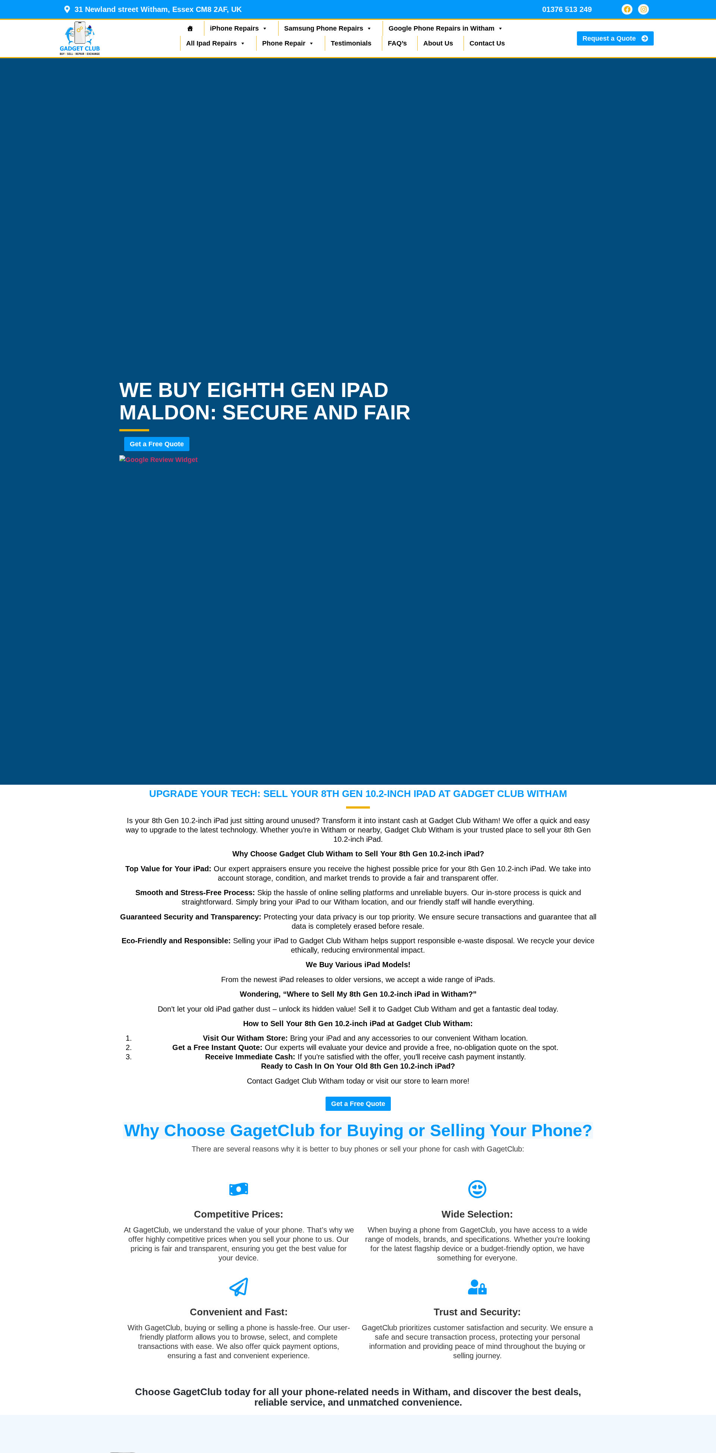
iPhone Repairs (234, 28)
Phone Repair (283, 43)
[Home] (189, 28)
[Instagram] (643, 9)
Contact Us (487, 43)
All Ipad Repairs (211, 43)
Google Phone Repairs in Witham (441, 28)
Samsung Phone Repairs (323, 28)
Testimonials (351, 43)
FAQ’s (397, 43)
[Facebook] (627, 9)
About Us (438, 43)
